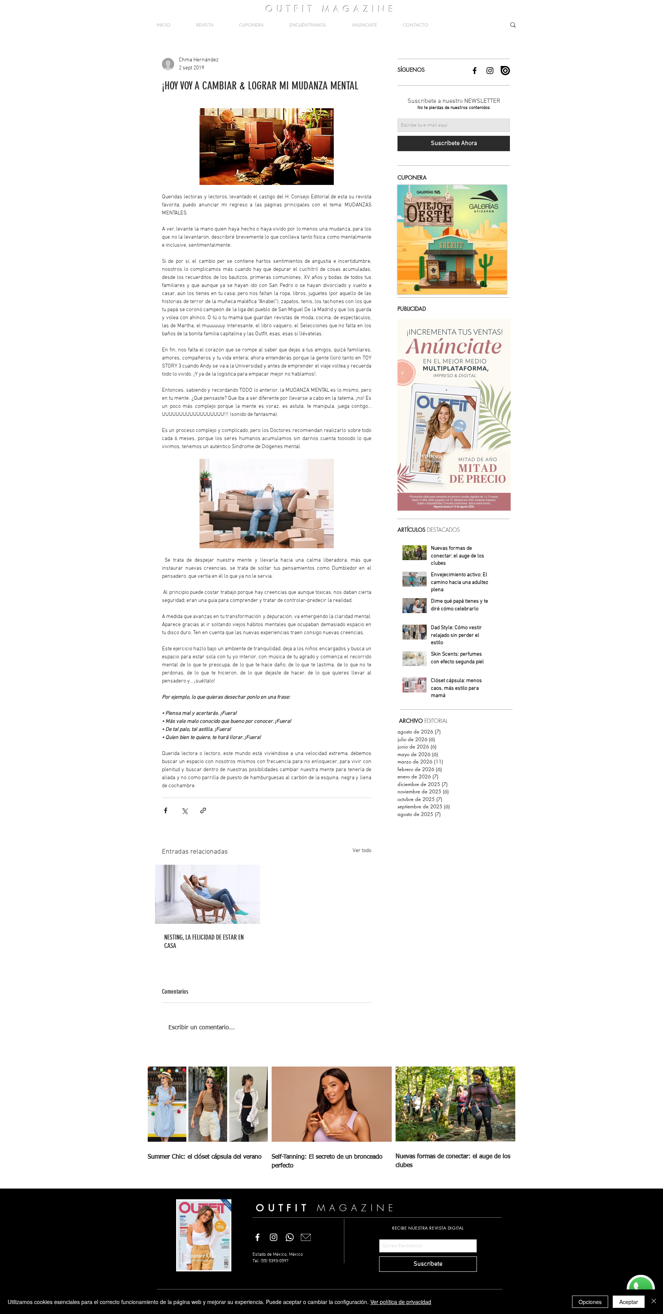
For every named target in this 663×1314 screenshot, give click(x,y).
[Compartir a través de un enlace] (203, 810)
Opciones (590, 1302)
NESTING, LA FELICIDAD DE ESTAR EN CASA (204, 941)
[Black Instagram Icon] (490, 70)
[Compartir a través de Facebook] (165, 810)
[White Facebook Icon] (257, 1237)
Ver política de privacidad (400, 1302)
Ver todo (362, 850)
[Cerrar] (653, 1302)
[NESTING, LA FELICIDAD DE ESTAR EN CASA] (207, 894)
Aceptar (628, 1302)
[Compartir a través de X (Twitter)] (184, 810)
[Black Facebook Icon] (474, 70)
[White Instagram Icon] (274, 1237)
